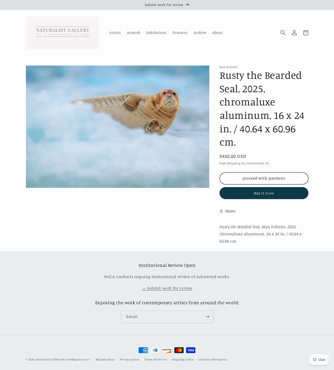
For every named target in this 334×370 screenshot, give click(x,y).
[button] (283, 32)
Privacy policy (129, 359)
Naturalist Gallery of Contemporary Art (63, 359)
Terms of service (155, 359)
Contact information (213, 359)
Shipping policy (183, 359)
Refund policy (105, 359)
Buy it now (264, 193)
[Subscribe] (207, 317)
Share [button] (230, 211)
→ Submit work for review (167, 288)
